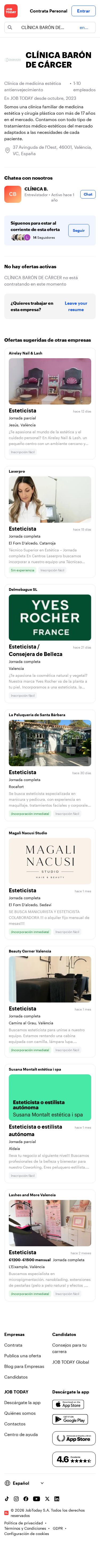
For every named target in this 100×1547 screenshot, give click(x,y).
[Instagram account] (16, 1498)
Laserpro (17, 471)
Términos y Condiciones (25, 1528)
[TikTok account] (6, 1498)
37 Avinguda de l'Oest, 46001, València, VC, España (52, 150)
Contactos (15, 1423)
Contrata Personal (48, 10)
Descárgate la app (22, 1402)
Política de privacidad (23, 1523)
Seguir (79, 230)
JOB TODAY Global (70, 1361)
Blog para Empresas (24, 1366)
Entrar (83, 10)
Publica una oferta (22, 1355)
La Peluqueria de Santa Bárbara (37, 714)
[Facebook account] (25, 1498)
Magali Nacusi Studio (28, 833)
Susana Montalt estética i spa (35, 1069)
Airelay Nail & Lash (25, 353)
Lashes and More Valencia (32, 1195)
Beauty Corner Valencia (30, 951)
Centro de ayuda (21, 1434)
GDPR (58, 1528)
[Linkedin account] (56, 1498)
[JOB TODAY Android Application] (70, 1419)
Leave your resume (76, 306)
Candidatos (16, 1376)
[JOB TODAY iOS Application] (68, 1404)
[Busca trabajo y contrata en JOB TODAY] (11, 11)
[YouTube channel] (36, 1498)
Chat (88, 194)
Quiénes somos (20, 1413)
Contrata (13, 1344)
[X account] (47, 1498)
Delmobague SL (23, 589)
